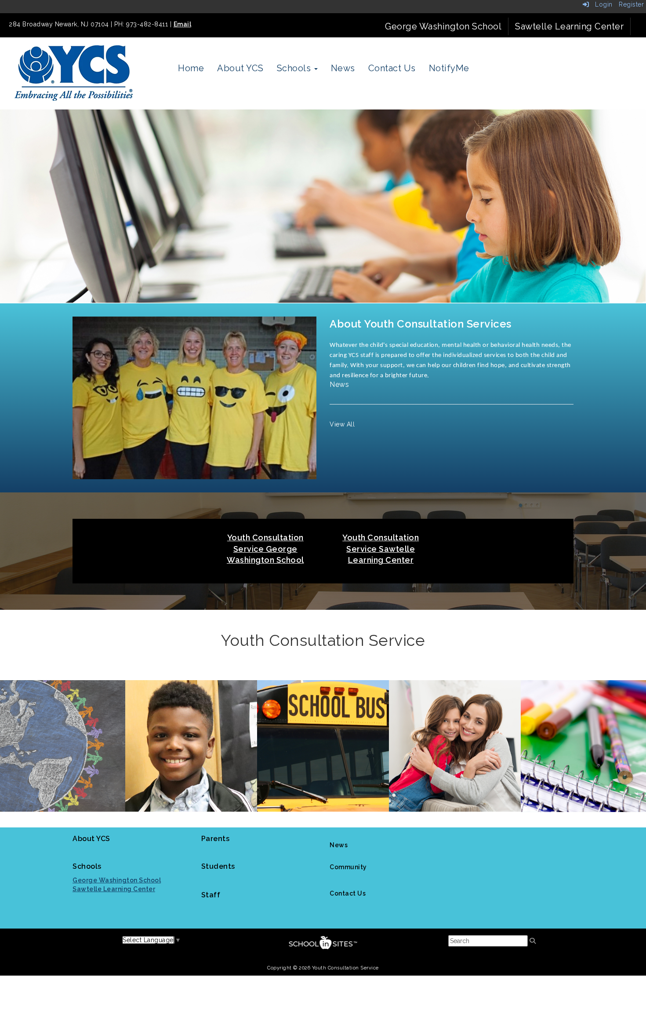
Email (183, 24)
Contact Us (392, 68)
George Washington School (443, 26)
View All (342, 424)
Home (191, 68)
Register (631, 4)
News (343, 68)
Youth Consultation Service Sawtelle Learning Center (380, 549)
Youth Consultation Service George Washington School (265, 549)
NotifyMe (449, 68)
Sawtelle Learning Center (569, 26)
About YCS (240, 68)
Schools (295, 68)
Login (601, 4)
